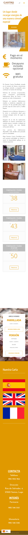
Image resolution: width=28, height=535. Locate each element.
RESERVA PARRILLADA (14, 328)
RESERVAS (14, 27)
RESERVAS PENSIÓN (14, 351)
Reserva (14, 208)
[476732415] (14, 47)
